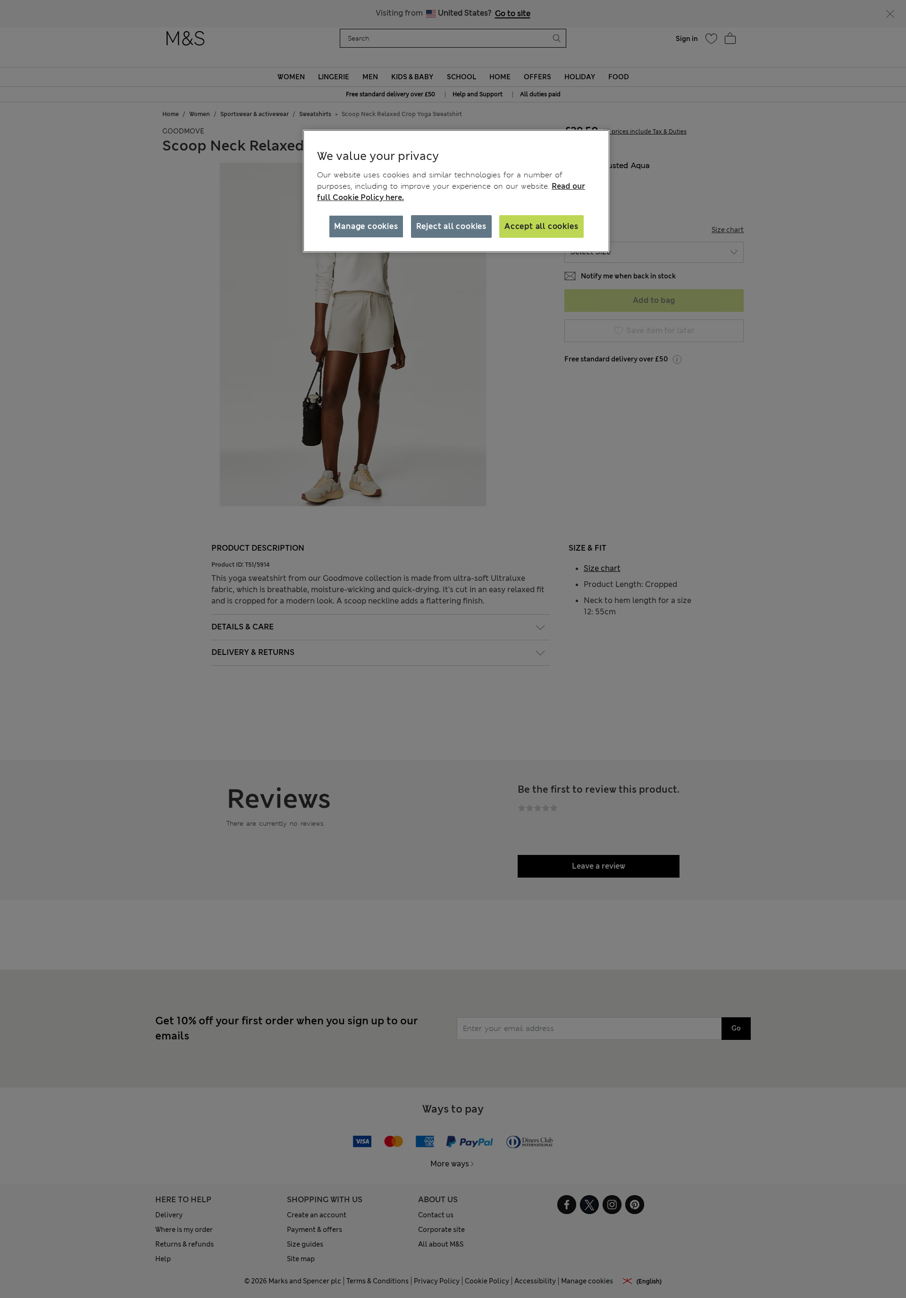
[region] (456, 191)
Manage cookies (366, 226)
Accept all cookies (541, 226)
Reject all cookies (451, 226)
